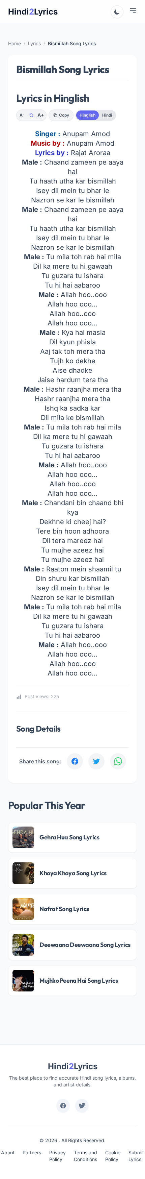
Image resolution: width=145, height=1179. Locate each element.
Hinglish (87, 115)
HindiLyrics (33, 12)
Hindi (107, 115)
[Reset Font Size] (31, 115)
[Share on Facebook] (75, 761)
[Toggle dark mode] (117, 11)
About (7, 1152)
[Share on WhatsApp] (118, 761)
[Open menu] (133, 11)
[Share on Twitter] (96, 761)
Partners (32, 1152)
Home (14, 43)
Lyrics (34, 43)
